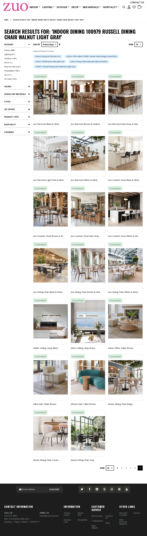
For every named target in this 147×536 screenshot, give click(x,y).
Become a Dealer (123, 514)
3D (8, 75)
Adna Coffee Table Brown (120, 348)
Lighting (10, 54)
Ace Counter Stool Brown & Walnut (50, 236)
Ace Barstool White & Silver (84, 180)
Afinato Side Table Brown (83, 404)
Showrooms (97, 516)
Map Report (94, 526)
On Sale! (10, 79)
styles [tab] (7, 101)
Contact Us (109, 517)
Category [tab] (8, 44)
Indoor (10, 50)
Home (6, 20)
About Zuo (80, 514)
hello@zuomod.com (49, 515)
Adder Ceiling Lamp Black (45, 348)
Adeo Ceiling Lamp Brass (83, 348)
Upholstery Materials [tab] (15, 94)
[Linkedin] (96, 489)
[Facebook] (89, 489)
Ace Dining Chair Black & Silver (48, 292)
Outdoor (10, 58)
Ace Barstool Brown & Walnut (85, 124)
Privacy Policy (67, 514)
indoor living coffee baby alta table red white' (88, 61)
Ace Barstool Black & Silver (46, 124)
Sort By (36, 44)
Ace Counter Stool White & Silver (124, 236)
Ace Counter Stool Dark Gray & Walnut (89, 236)
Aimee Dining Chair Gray (82, 460)
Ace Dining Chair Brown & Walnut (87, 292)
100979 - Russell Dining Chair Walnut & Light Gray (55, 66)
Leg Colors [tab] (9, 109)
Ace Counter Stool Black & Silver (123, 180)
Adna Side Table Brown (44, 404)
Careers (136, 513)
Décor (8, 62)
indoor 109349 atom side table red (49, 61)
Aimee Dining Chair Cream (46, 460)
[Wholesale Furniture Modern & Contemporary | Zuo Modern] (16, 7)
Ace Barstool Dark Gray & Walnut (124, 124)
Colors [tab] (7, 86)
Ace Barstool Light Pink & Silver (48, 180)
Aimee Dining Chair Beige (120, 404)
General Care (67, 520)
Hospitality (12, 70)
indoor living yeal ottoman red (47, 56)
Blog (107, 522)
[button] (134, 7)
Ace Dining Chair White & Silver (123, 292)
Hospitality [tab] (10, 124)
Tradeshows (97, 520)
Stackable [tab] (9, 132)
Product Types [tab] (11, 117)
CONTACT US (137, 2)
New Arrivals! (12, 66)
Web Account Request (123, 521)
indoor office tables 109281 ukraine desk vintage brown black (92, 56)
